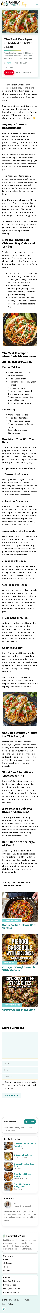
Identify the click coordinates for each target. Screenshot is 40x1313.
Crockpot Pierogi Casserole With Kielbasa (18, 969)
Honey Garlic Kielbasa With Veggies (19, 926)
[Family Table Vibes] (14, 4)
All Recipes (7, 1263)
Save (10, 72)
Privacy (27, 1300)
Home (5, 1259)
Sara (8, 62)
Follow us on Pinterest (24, 72)
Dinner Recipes (9, 963)
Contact (6, 1270)
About (5, 1267)
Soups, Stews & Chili (12, 1005)
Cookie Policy (7, 1304)
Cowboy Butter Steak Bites (18, 1009)
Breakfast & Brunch (12, 920)
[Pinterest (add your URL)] (4, 1309)
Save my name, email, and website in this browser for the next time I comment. (20, 1085)
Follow (31, 1121)
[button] (31, 4)
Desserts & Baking (11, 1292)
